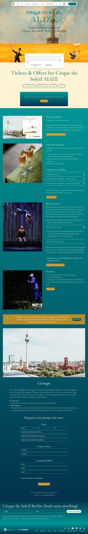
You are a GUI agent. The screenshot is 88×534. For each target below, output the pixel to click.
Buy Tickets (72, 3)
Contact (50, 530)
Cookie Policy (82, 530)
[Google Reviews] (84, 528)
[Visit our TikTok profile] (65, 528)
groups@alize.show (49, 495)
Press (37, 530)
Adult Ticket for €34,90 (53, 227)
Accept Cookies (48, 65)
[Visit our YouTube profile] (73, 528)
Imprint (55, 530)
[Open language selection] (64, 3)
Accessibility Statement (72, 530)
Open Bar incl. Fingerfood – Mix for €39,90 (61, 179)
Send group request (44, 484)
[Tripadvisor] (80, 528)
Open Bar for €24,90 (53, 174)
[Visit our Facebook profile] (76, 528)
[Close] (62, 55)
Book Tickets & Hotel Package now (56, 134)
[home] (13, 3)
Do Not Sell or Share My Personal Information (35, 65)
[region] (44, 60)
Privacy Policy (39, 478)
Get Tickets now (51, 197)
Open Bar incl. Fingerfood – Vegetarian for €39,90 (63, 183)
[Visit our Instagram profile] (69, 528)
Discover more (77, 319)
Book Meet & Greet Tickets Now (55, 265)
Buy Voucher (50, 289)
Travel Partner (43, 530)
